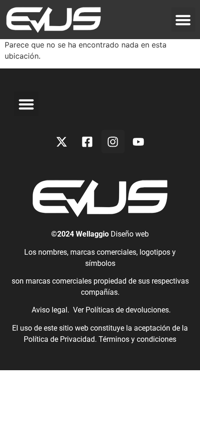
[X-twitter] (61, 141)
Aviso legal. (49, 309)
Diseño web (130, 234)
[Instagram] (113, 141)
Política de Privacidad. (61, 339)
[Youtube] (138, 141)
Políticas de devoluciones (127, 309)
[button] (183, 19)
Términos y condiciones (137, 339)
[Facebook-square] (87, 141)
